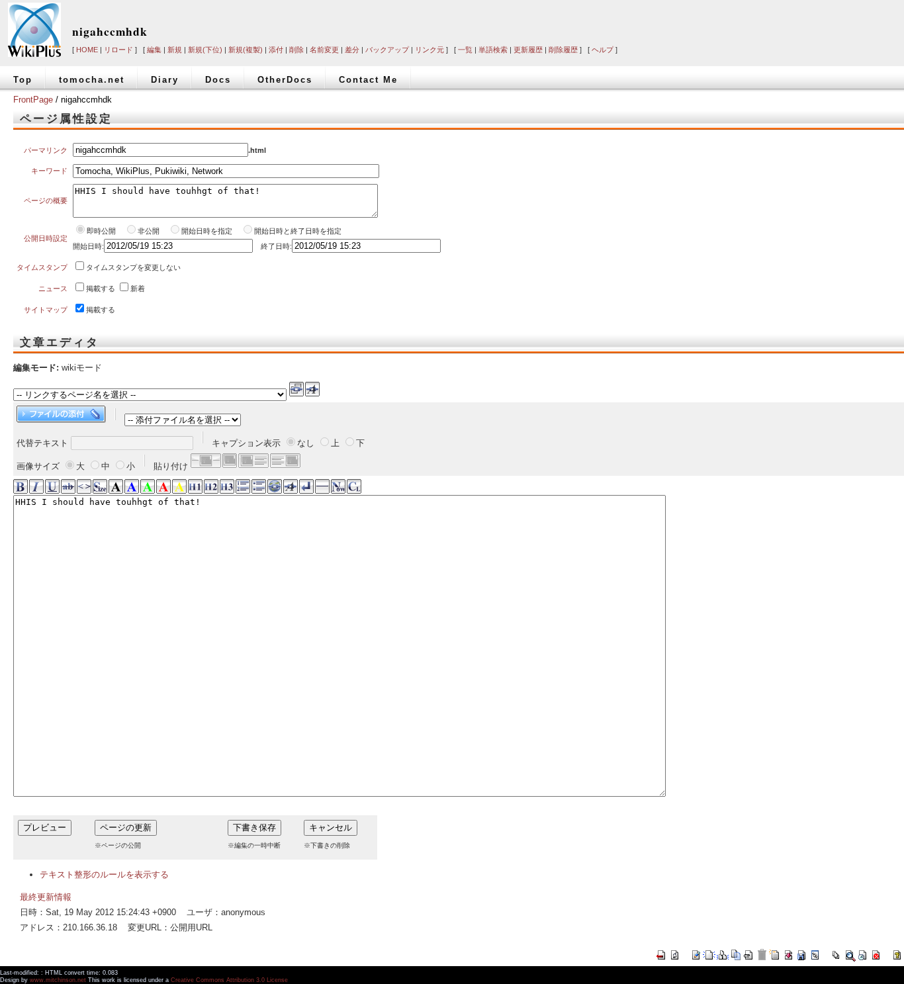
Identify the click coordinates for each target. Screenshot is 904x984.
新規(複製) (245, 50)
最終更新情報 (45, 897)
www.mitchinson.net (58, 980)
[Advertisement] (709, 21)
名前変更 (324, 50)
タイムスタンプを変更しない (133, 267)
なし (305, 443)
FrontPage (33, 100)
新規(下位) (205, 50)
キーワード (49, 171)
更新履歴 (528, 50)
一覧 (465, 50)
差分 (352, 50)
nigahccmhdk (110, 31)
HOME (87, 50)
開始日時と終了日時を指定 (297, 231)
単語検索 (493, 50)
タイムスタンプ (42, 267)
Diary (165, 80)
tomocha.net (91, 80)
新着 (137, 288)
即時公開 (101, 231)
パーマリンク (46, 150)
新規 (174, 50)
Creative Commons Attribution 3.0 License (229, 980)
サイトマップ (46, 310)
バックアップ (387, 50)
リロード (118, 50)
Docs (218, 80)
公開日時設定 (46, 238)
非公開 (149, 231)
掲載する (100, 288)
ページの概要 (46, 200)
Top (22, 80)
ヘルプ (602, 50)
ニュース (53, 288)
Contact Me (368, 80)
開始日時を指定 (206, 231)
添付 (276, 50)
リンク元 (429, 50)
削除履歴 (563, 50)
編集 (154, 50)
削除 (296, 50)
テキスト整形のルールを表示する (104, 874)
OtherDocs (284, 80)
